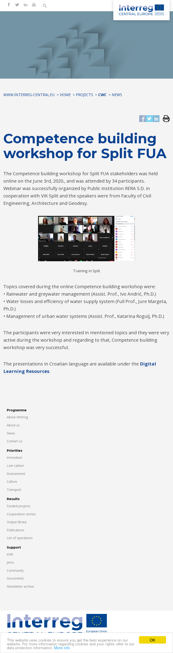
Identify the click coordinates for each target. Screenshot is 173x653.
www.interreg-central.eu (29, 94)
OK (152, 640)
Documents (15, 578)
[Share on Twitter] (149, 119)
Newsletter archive (20, 586)
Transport (14, 489)
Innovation (14, 457)
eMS (10, 554)
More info (62, 647)
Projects (84, 94)
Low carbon (15, 465)
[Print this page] (164, 119)
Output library (17, 522)
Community (15, 570)
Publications (15, 530)
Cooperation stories (21, 514)
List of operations (20, 538)
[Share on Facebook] (142, 119)
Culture (12, 481)
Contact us (15, 441)
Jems (10, 562)
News (117, 94)
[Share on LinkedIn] (156, 119)
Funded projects (18, 506)
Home (65, 94)
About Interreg (17, 417)
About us (13, 425)
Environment (16, 473)
